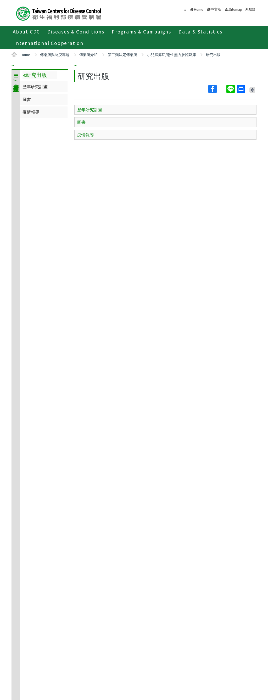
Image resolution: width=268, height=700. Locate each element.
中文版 (215, 9)
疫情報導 (31, 112)
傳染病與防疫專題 (54, 54)
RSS (252, 9)
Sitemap (235, 9)
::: (13, 65)
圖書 (27, 99)
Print (241, 89)
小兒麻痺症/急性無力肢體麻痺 (171, 54)
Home (198, 9)
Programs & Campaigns (141, 32)
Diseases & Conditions (75, 32)
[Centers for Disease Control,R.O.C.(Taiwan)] (59, 13)
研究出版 (213, 54)
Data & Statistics (200, 32)
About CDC (26, 32)
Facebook (217, 89)
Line (231, 89)
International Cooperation (48, 43)
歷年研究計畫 (35, 86)
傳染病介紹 (88, 54)
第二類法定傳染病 (122, 54)
